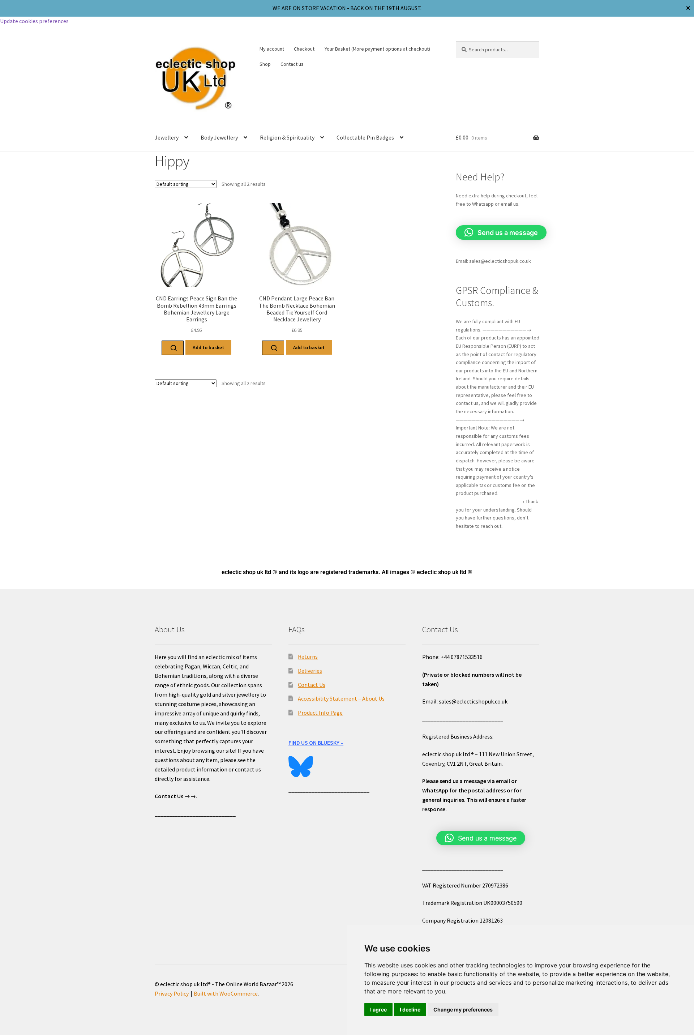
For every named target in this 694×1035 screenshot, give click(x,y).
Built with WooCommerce (226, 993)
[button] (501, 232)
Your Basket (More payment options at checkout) (377, 49)
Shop (265, 64)
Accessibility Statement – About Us (341, 698)
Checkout (304, 49)
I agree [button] (378, 1009)
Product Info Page (320, 712)
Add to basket (208, 347)
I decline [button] (410, 1009)
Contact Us (311, 684)
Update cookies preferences (34, 21)
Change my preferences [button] (463, 1009)
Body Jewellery (219, 137)
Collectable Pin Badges (365, 137)
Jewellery (167, 137)
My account (272, 49)
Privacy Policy (172, 993)
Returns (308, 656)
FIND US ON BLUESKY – (315, 742)
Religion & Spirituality (287, 137)
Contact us (292, 64)
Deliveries (310, 670)
